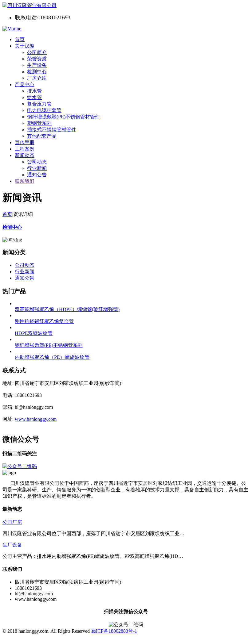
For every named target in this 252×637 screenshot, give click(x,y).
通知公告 (37, 174)
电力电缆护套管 (44, 110)
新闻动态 (24, 155)
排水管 (34, 91)
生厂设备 (12, 544)
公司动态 (37, 161)
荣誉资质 (37, 58)
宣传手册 (24, 142)
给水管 (34, 97)
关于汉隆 (24, 45)
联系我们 (24, 181)
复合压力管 (39, 103)
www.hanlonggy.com (36, 419)
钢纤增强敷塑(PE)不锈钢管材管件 (63, 116)
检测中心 (37, 71)
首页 (20, 39)
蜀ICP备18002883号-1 (114, 631)
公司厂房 (12, 522)
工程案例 (24, 149)
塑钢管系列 (39, 123)
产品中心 (24, 84)
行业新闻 (37, 168)
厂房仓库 (37, 78)
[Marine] (29, 5)
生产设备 (37, 65)
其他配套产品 (42, 136)
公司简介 (37, 52)
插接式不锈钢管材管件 (51, 129)
